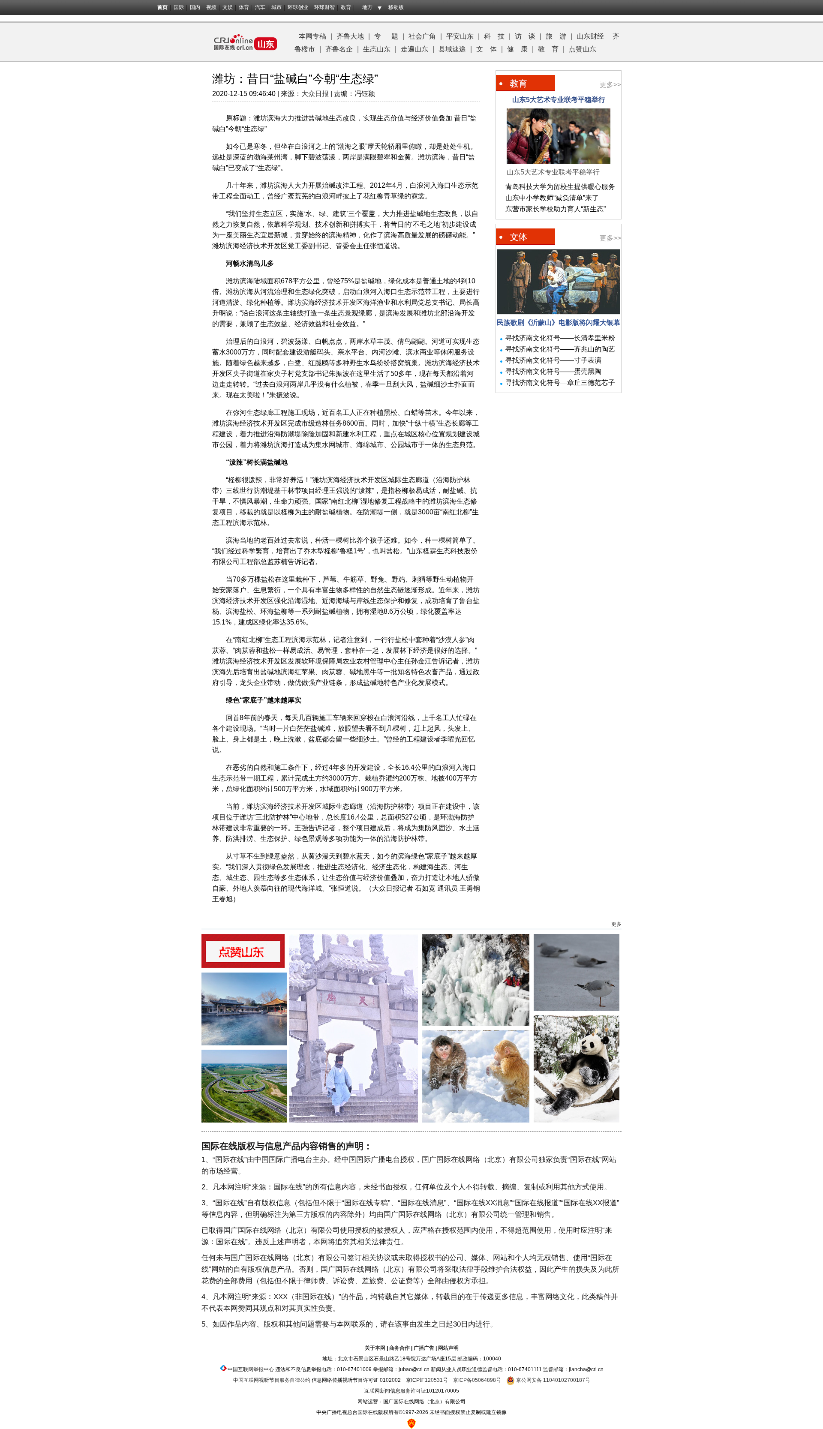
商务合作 (399, 1348)
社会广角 (422, 36)
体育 (244, 7)
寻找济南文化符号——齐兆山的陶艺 (560, 349)
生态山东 (376, 49)
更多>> (610, 84)
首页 (162, 7)
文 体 (486, 49)
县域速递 (452, 49)
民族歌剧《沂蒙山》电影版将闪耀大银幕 (558, 322)
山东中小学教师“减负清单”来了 (552, 197)
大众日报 (315, 93)
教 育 (548, 49)
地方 (367, 7)
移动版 (396, 7)
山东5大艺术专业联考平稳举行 (558, 99)
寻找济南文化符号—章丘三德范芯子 (560, 382)
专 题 (386, 36)
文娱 (227, 7)
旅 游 (556, 36)
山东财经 (590, 36)
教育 (346, 7)
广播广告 (424, 1348)
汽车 (260, 7)
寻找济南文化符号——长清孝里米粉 (560, 338)
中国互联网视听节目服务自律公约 (271, 1380)
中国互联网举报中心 (251, 1369)
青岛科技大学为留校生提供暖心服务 (560, 186)
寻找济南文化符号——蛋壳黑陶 (553, 371)
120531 (434, 1380)
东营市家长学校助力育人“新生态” (555, 209)
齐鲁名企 (339, 49)
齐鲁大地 (350, 36)
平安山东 (460, 36)
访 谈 (525, 36)
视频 (211, 7)
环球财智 (324, 7)
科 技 (494, 36)
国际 (179, 7)
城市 (276, 7)
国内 (195, 7)
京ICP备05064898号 (477, 1380)
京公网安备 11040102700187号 (552, 1380)
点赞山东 (582, 49)
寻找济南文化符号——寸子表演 (553, 360)
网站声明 (448, 1348)
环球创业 (298, 7)
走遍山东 (414, 49)
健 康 (517, 49)
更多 (616, 924)
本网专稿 (312, 36)
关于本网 (375, 1348)
